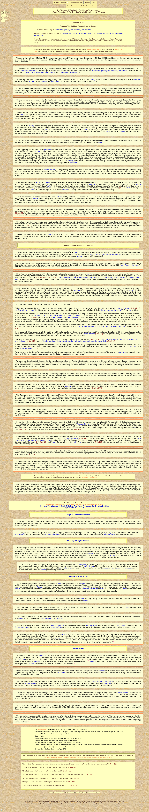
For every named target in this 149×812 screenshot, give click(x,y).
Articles (56, 2)
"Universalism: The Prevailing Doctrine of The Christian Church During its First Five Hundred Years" (74, 504)
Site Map (87, 2)
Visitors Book (80, 6)
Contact (94, 2)
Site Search (4, 19)
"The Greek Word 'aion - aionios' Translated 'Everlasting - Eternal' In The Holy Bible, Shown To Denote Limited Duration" (78, 757)
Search (88, 6)
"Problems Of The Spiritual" (94, 49)
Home (51, 792)
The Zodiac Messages (76, 2)
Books (94, 6)
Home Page (70, 6)
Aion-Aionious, (42, 729)
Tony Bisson (144, 497)
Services (63, 2)
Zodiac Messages (5, 12)
